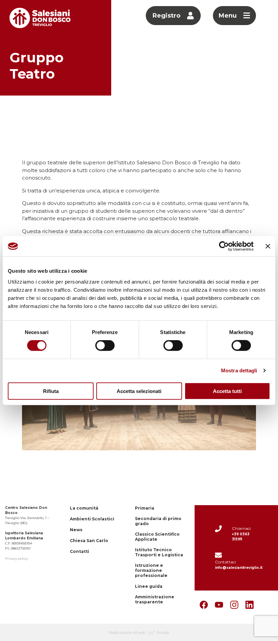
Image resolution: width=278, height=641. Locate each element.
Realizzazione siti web (127, 632)
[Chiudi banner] (267, 246)
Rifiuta (51, 391)
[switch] (105, 345)
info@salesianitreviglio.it (238, 567)
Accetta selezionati (139, 391)
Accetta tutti (227, 391)
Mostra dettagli (239, 370)
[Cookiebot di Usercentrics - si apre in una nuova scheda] (224, 246)
